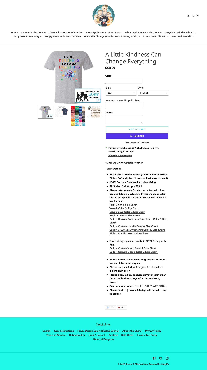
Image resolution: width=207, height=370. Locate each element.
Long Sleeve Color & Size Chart (127, 211)
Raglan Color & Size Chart (125, 215)
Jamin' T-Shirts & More (137, 364)
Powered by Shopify (159, 364)
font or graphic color (143, 267)
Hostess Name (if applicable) (123, 100)
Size (108, 87)
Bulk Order (127, 334)
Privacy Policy (153, 330)
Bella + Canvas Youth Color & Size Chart (133, 248)
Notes (109, 112)
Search (46, 330)
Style (140, 87)
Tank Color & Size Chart (123, 204)
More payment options (137, 142)
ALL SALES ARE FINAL (153, 286)
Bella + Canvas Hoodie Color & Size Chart (134, 226)
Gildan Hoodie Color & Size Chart (129, 233)
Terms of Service (56, 334)
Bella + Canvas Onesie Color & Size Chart (133, 251)
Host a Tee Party (147, 334)
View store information (120, 155)
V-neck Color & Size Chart (124, 208)
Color (108, 75)
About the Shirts (131, 330)
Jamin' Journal (97, 334)
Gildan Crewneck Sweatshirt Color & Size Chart (137, 229)
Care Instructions (64, 330)
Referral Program (103, 339)
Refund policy (77, 334)
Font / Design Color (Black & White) (98, 330)
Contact (113, 334)
